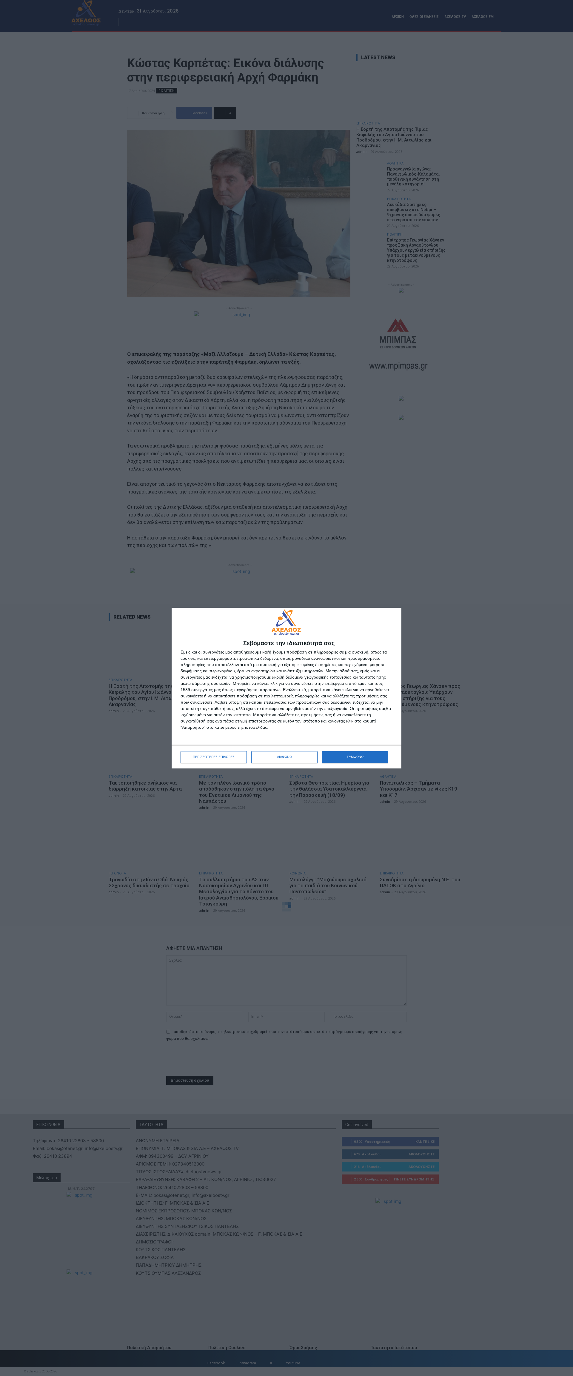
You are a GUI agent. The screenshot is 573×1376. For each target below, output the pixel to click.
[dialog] (286, 688)
